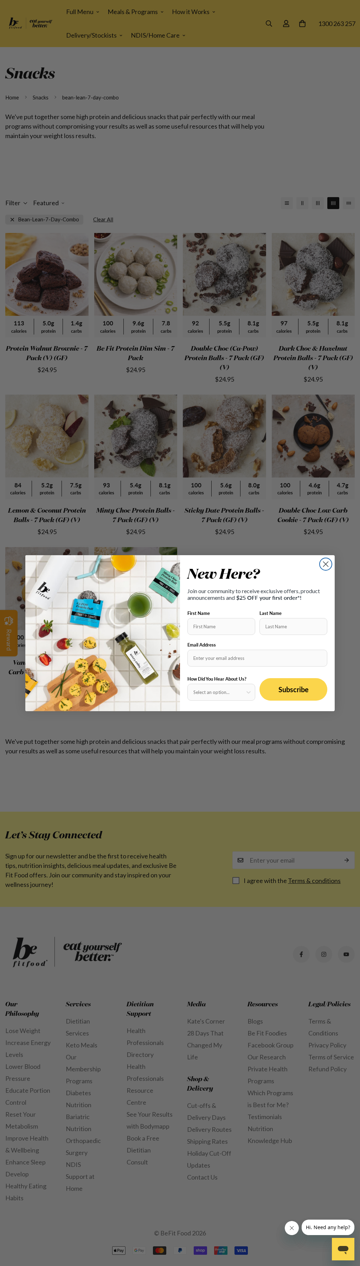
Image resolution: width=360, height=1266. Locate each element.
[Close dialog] (326, 564)
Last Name (270, 613)
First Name (198, 613)
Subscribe (293, 689)
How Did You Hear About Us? (216, 679)
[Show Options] (248, 692)
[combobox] (219, 692)
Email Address (201, 645)
